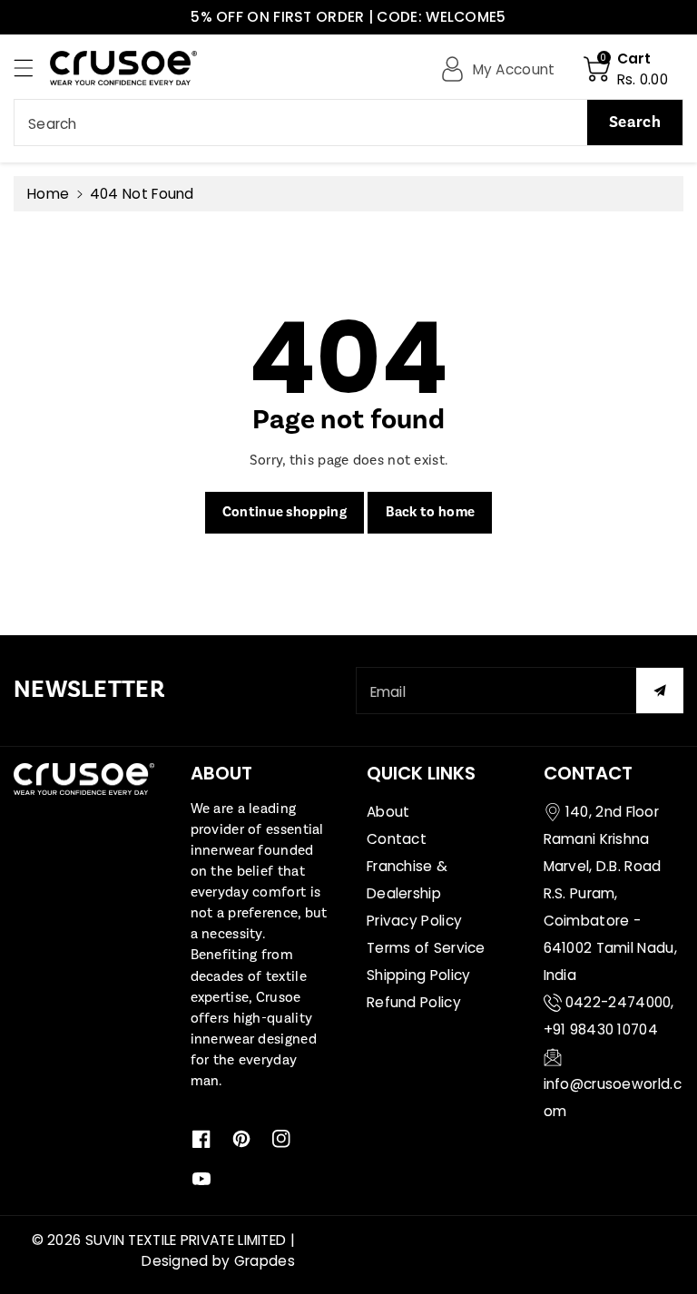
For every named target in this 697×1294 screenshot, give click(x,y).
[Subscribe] (659, 690)
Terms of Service (426, 947)
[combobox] (348, 122)
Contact (397, 838)
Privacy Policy (414, 920)
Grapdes (264, 1260)
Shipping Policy (419, 975)
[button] (32, 67)
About (388, 811)
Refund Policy (414, 1002)
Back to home (431, 512)
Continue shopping (284, 512)
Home (48, 193)
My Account (514, 69)
